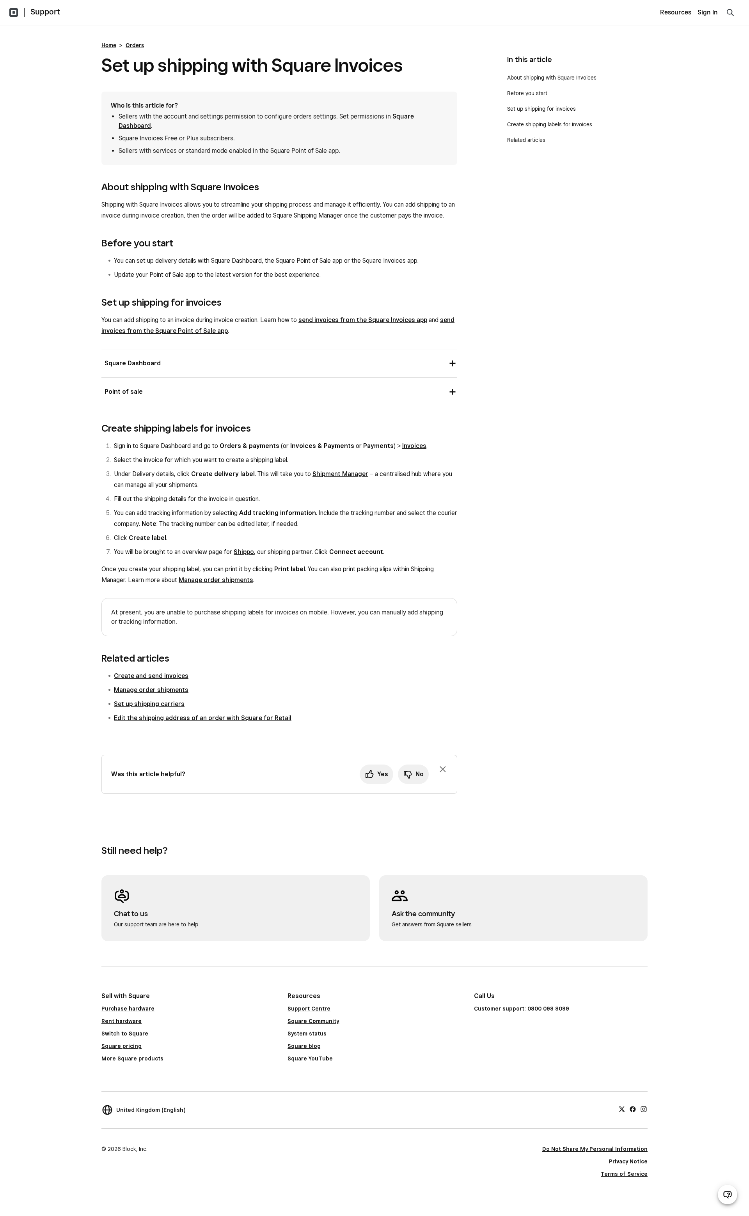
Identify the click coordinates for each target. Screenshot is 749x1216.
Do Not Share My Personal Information (595, 1149)
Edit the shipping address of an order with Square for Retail (202, 718)
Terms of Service (624, 1174)
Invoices (414, 446)
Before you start (527, 93)
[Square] (13, 12)
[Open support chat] (727, 1194)
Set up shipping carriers (149, 704)
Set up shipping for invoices (541, 109)
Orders (135, 45)
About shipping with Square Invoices (551, 77)
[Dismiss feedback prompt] (442, 769)
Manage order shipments (216, 580)
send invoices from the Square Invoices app (362, 320)
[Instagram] (644, 1109)
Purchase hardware (127, 1008)
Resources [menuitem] (675, 12)
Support (45, 11)
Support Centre (309, 1008)
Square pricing (121, 1046)
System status (307, 1033)
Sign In (708, 12)
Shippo (244, 552)
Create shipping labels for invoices (549, 124)
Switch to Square (124, 1033)
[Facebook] (633, 1109)
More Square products (132, 1058)
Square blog (304, 1046)
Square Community (313, 1021)
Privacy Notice (628, 1161)
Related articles (526, 140)
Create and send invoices (151, 676)
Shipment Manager (340, 474)
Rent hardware (121, 1021)
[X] (622, 1109)
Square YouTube (310, 1058)
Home (108, 45)
